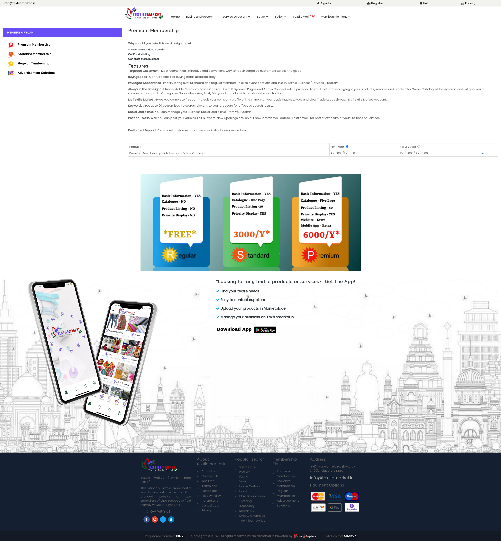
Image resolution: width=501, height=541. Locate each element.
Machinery (246, 511)
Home (175, 16)
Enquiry (470, 3)
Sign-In (326, 3)
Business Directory (199, 16)
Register (377, 3)
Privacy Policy (211, 496)
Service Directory (235, 16)
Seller (279, 16)
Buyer (261, 16)
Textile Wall (304, 16)
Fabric (243, 476)
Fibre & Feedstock (252, 496)
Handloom (246, 491)
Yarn (242, 481)
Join (481, 153)
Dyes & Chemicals (252, 516)
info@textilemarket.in (19, 3)
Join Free (208, 481)
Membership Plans (334, 16)
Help (426, 3)
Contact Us (210, 476)
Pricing (206, 510)
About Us (208, 471)
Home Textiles (249, 486)
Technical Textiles (252, 520)
